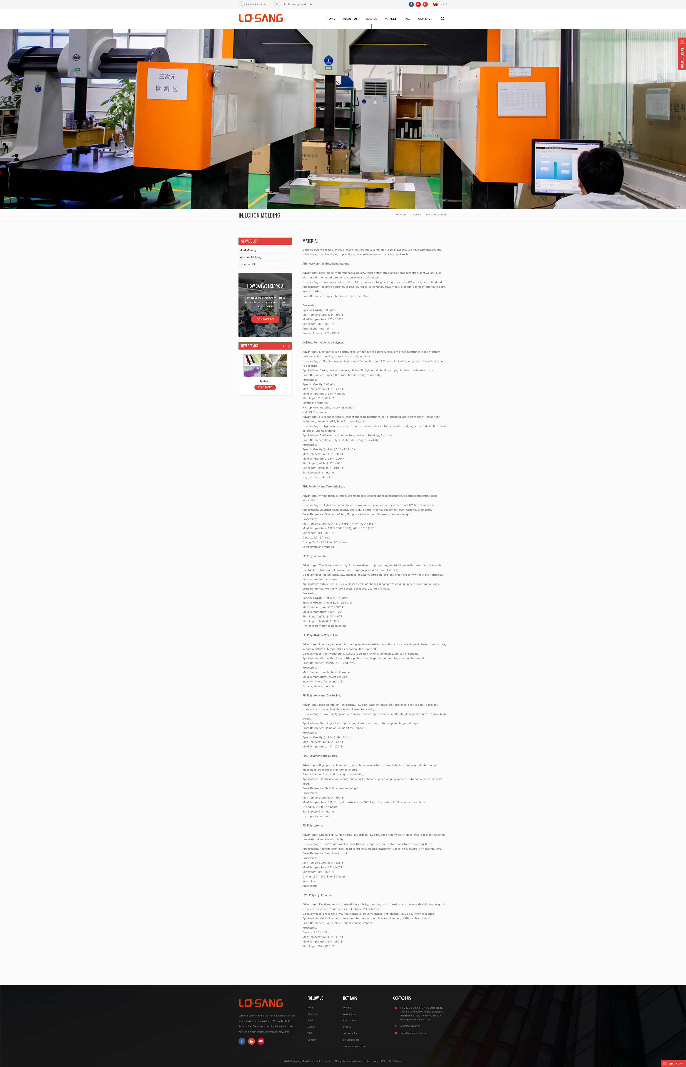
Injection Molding (437, 214)
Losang (347, 1007)
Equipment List (249, 264)
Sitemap (397, 1061)
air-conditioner (351, 1039)
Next (289, 345)
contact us (265, 319)
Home (331, 19)
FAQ (407, 19)
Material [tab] (310, 241)
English (444, 4)
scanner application (354, 1046)
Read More (265, 387)
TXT (389, 1061)
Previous (283, 345)
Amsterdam (349, 1020)
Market (391, 19)
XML (383, 1061)
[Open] (682, 54)
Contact (425, 19)
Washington (349, 1014)
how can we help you (265, 286)
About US (350, 19)
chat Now (675, 1063)
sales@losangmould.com (296, 4)
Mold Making (247, 250)
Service (371, 19)
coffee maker (350, 1033)
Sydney (347, 1026)
